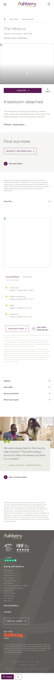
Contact (7, 612)
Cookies (38, 661)
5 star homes (8, 573)
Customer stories (9, 580)
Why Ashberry (9, 570)
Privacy (30, 661)
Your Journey (8, 583)
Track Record (8, 598)
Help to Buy (8, 601)
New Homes (14, 19)
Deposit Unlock (9, 596)
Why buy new (8, 578)
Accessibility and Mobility (27, 665)
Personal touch (9, 575)
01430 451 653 (42, 330)
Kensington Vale (27, 19)
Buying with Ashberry (14, 566)
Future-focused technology (13, 588)
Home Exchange (9, 593)
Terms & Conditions (18, 661)
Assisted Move (9, 590)
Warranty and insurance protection (16, 585)
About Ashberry (11, 605)
